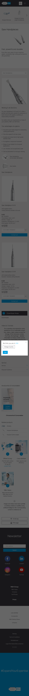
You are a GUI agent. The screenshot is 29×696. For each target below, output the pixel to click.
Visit (5, 352)
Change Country (8, 347)
